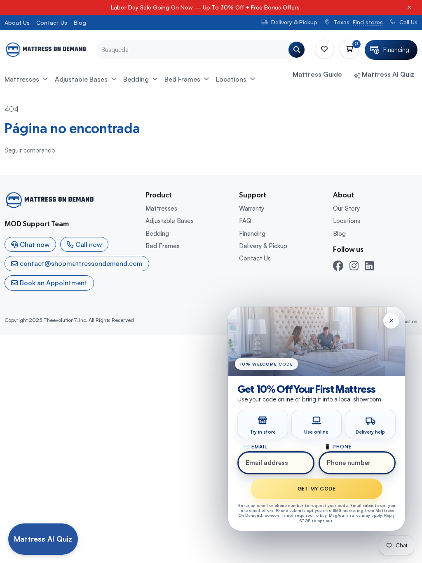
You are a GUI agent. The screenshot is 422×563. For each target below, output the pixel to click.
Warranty (251, 208)
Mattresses (22, 79)
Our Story (346, 208)
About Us (17, 22)
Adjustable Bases (81, 79)
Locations (231, 79)
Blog (80, 22)
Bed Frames (182, 79)
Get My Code (316, 489)
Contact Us (51, 22)
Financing (252, 233)
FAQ (245, 221)
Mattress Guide (317, 74)
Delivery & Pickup (263, 246)
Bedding (136, 79)
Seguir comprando (30, 150)
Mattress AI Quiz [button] (387, 74)
